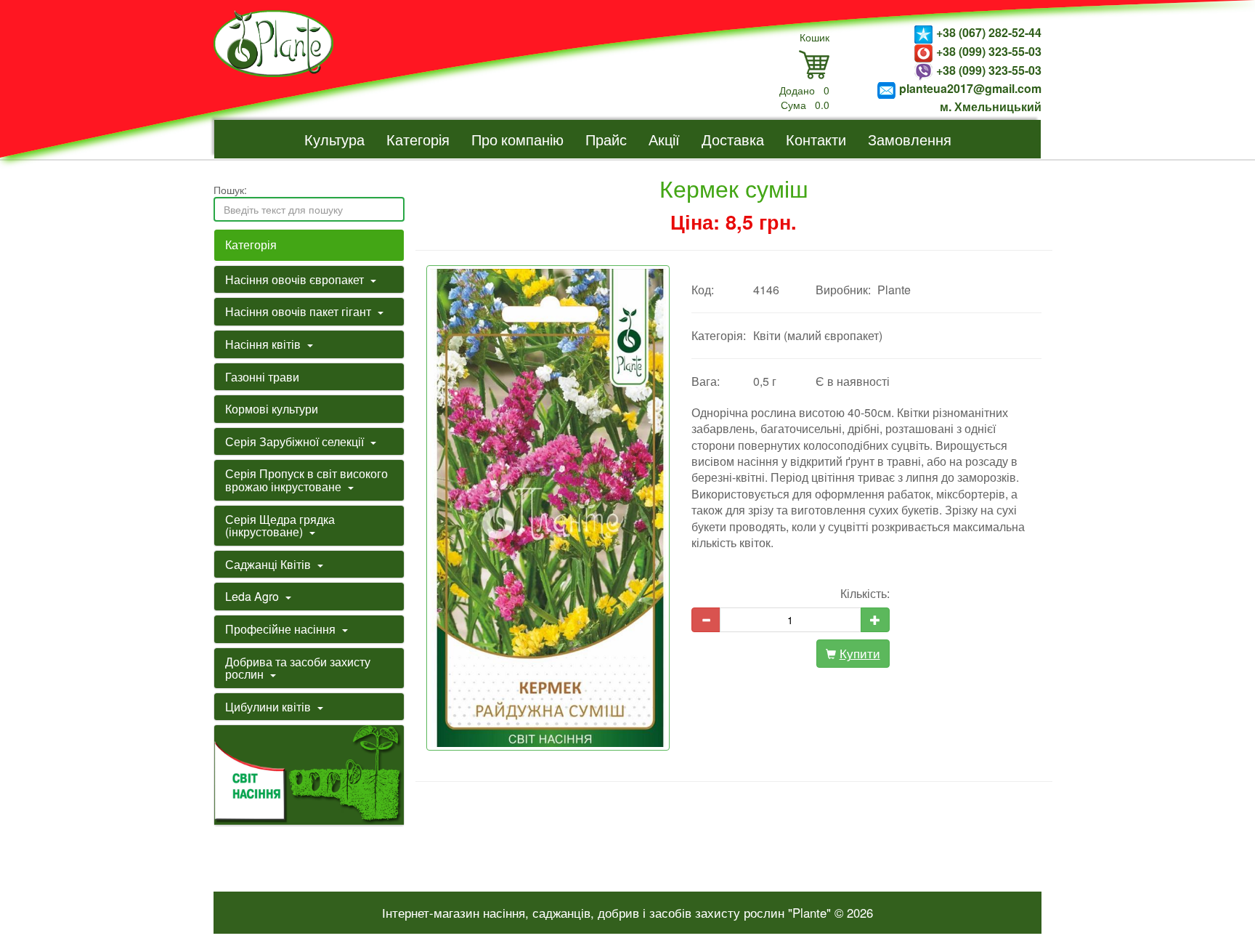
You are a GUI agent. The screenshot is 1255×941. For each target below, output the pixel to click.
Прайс (606, 139)
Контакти (816, 139)
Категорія (418, 139)
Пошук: (230, 189)
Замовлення (909, 139)
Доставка (733, 139)
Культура (334, 139)
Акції (664, 139)
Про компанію (517, 139)
